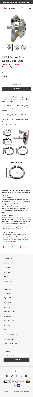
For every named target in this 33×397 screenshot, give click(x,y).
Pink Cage (7, 330)
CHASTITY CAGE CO (13, 391)
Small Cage (7, 325)
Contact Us (7, 267)
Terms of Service (8, 307)
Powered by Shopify (24, 391)
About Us (6, 263)
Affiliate (6, 276)
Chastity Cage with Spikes (11, 334)
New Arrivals (7, 281)
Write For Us (7, 272)
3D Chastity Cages (9, 339)
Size (3, 73)
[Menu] (30, 8)
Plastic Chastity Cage (10, 321)
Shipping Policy (8, 298)
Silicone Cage (7, 316)
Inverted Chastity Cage (10, 343)
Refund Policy (8, 293)
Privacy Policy (8, 302)
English (16, 371)
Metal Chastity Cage (9, 311)
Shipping (12, 67)
